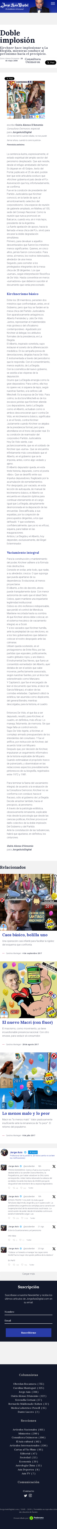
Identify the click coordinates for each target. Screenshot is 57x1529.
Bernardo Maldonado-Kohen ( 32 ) (28, 1403)
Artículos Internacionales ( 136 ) (28, 1445)
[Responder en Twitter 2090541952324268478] (9, 1264)
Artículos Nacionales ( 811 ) (28, 1429)
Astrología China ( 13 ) (28, 1465)
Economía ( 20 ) (28, 1461)
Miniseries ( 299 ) (28, 1433)
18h (39, 1166)
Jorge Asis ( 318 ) (28, 1391)
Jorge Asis (13, 1166)
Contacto (28, 1491)
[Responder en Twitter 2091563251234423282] (9, 1188)
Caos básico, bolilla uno (25, 934)
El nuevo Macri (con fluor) (27, 1022)
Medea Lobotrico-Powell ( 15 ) (28, 1407)
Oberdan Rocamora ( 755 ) (28, 1383)
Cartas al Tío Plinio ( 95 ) (28, 1449)
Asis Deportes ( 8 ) (28, 1469)
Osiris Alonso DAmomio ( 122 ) (28, 1395)
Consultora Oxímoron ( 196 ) (28, 1437)
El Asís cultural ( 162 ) (28, 1441)
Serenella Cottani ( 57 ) (28, 1399)
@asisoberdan (29, 1166)
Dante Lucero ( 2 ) (28, 1411)
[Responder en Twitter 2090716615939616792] (9, 1240)
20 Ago (41, 1249)
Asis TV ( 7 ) (28, 1473)
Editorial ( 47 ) (28, 1453)
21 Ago (41, 1227)
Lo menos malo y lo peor (26, 1113)
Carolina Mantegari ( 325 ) (28, 1387)
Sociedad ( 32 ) (28, 1457)
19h (39, 1196)
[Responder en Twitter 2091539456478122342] (9, 1218)
